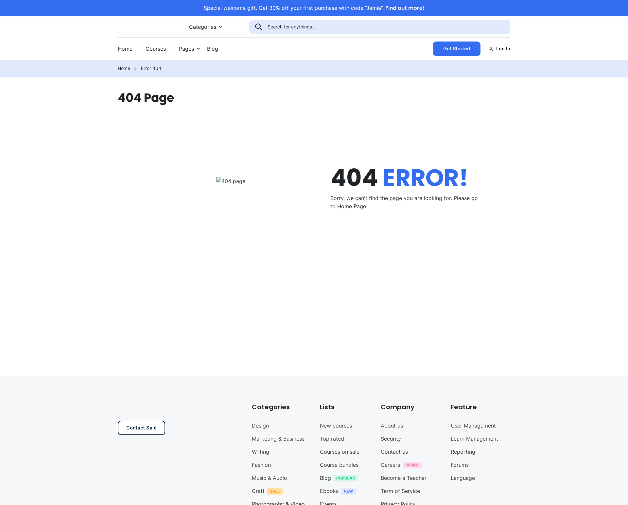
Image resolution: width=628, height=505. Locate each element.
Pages (186, 48)
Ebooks (329, 491)
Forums (460, 465)
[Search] (258, 27)
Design (260, 425)
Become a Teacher (404, 478)
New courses (336, 425)
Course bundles (339, 465)
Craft (258, 491)
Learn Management (474, 438)
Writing (260, 451)
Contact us (394, 451)
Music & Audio (269, 478)
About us (392, 425)
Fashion (261, 465)
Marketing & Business (278, 438)
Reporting (463, 451)
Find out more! (404, 8)
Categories (202, 27)
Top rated (332, 438)
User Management (473, 425)
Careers (390, 465)
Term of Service (400, 491)
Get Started (456, 48)
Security (391, 438)
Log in (503, 48)
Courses (156, 48)
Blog (212, 48)
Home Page (351, 206)
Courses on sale (339, 451)
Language (463, 478)
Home (125, 48)
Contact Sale (141, 427)
